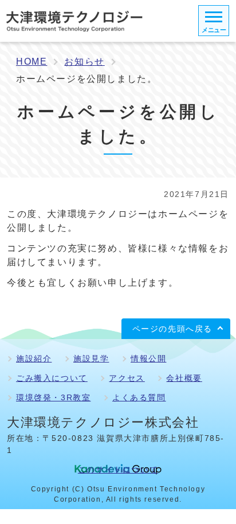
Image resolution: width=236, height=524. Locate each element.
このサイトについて (118, 469)
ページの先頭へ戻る (172, 329)
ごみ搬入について (52, 378)
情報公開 (148, 358)
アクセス (126, 378)
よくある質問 (139, 397)
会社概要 (184, 378)
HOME (31, 61)
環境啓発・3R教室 (53, 397)
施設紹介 (34, 358)
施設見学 (91, 358)
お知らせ (84, 61)
